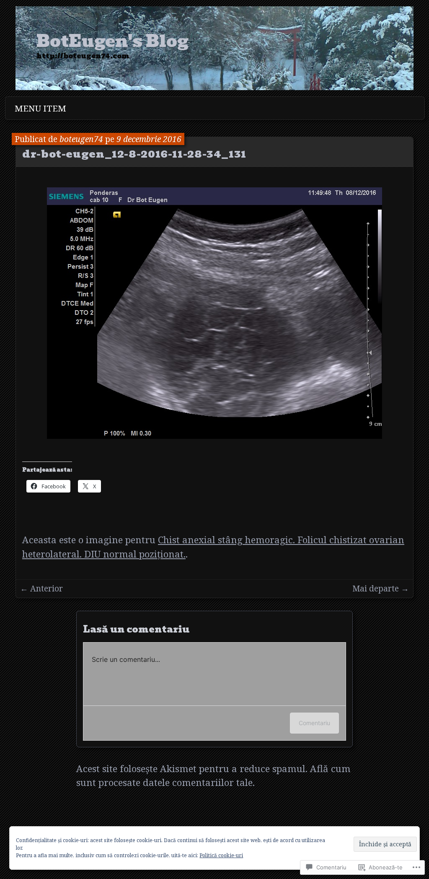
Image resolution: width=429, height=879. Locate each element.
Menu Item (40, 108)
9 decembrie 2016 (148, 139)
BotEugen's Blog (112, 41)
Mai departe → (380, 588)
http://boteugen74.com (82, 56)
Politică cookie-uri (221, 855)
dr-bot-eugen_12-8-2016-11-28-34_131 (134, 153)
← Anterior (41, 588)
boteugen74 (81, 139)
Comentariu (314, 722)
